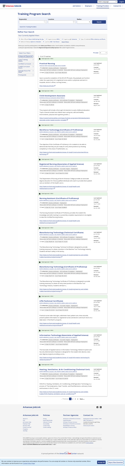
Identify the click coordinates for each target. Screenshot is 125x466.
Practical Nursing (47, 63)
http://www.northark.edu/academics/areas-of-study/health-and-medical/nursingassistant (59, 222)
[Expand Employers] (93, 5)
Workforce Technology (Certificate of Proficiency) (61, 130)
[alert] (72, 59)
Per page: (96, 52)
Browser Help (26, 425)
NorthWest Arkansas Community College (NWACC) (52, 98)
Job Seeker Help (27, 422)
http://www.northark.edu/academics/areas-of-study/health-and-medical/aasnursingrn (59, 187)
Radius (79, 19)
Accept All (101, 462)
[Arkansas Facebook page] (97, 407)
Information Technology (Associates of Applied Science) (63, 335)
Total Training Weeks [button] (23, 60)
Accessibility (46, 424)
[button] (28, 27)
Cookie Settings (47, 427)
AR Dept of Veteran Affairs (70, 427)
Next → (82, 399)
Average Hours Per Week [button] (24, 71)
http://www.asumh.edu (46, 86)
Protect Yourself (27, 427)
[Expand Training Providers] (110, 5)
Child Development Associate (52, 96)
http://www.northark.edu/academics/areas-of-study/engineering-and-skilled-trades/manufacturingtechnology (63, 256)
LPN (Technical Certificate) (51, 301)
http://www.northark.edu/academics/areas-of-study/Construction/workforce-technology (64, 153)
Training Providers (102, 6)
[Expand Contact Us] (122, 5)
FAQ (24, 420)
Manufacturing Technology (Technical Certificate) (61, 232)
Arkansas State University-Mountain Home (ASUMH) (52, 65)
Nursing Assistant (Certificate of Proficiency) (59, 198)
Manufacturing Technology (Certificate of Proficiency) (63, 267)
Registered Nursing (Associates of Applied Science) (61, 164)
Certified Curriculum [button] (24, 64)
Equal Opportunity (47, 420)
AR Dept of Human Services (70, 422)
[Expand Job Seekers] (82, 5)
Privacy (45, 418)
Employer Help (26, 424)
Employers (88, 6)
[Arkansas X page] (100, 407)
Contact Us (117, 6)
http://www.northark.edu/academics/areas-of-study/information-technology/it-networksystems (64, 359)
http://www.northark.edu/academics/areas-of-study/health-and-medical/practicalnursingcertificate (59, 324)
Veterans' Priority (47, 422)
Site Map (25, 431)
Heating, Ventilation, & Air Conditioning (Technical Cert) (64, 369)
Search (99, 22)
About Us (25, 418)
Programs (25, 429)
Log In (122, 2)
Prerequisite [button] (22, 75)
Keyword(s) (23, 19)
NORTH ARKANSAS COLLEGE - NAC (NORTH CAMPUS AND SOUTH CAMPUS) (58, 132)
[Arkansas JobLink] (12, 5)
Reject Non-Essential (116, 462)
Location (51, 19)
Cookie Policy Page (29, 463)
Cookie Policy (46, 425)
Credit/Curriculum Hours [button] (24, 67)
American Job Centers (88, 425)
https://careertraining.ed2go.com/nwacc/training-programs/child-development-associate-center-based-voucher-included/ (64, 119)
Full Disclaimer (89, 443)
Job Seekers (77, 6)
